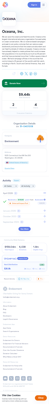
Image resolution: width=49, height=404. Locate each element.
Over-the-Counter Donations (13, 350)
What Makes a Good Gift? (12, 357)
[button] (34, 5)
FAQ (4, 312)
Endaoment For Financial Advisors (15, 343)
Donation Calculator (10, 353)
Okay (41, 397)
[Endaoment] (5, 5)
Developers (7, 316)
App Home (7, 328)
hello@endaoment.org (11, 297)
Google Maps (9, 168)
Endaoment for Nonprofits (12, 365)
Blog (4, 309)
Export (16, 180)
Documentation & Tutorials (12, 347)
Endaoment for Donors (11, 340)
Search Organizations (11, 331)
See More (25, 229)
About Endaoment (9, 306)
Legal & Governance (10, 319)
